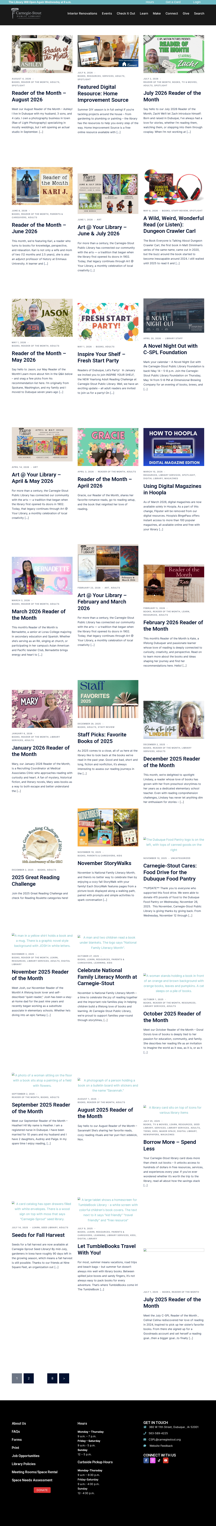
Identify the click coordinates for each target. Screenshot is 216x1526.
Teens (147, 1131)
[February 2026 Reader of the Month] (173, 583)
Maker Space (167, 1131)
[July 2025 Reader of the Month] (173, 1267)
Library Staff (174, 338)
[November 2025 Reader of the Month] (42, 940)
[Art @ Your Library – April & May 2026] (42, 444)
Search (199, 13)
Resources (94, 76)
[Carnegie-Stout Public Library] (26, 13)
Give (186, 13)
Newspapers (151, 1134)
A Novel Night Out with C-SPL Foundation (170, 349)
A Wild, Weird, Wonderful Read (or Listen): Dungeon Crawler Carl (173, 224)
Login (197, 2)
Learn (144, 13)
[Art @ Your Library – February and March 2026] (108, 563)
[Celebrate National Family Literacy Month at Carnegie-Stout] (108, 942)
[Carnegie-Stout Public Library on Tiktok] (159, 1460)
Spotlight (18, 85)
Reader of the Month (35, 82)
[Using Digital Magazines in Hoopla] (173, 447)
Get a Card (173, 2)
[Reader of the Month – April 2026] (108, 447)
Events (107, 13)
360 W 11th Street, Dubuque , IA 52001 (173, 1427)
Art (99, 219)
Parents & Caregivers (101, 855)
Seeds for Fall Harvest (38, 1235)
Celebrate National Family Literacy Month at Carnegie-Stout (107, 976)
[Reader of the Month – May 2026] (42, 317)
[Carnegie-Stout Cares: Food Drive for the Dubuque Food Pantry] (173, 844)
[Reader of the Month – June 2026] (42, 185)
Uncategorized (181, 858)
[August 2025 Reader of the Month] (108, 1085)
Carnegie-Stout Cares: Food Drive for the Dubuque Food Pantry (170, 872)
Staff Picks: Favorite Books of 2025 (102, 737)
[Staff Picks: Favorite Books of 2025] (108, 698)
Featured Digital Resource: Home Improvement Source (103, 93)
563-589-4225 (158, 1433)
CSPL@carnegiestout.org (165, 1439)
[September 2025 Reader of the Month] (42, 1080)
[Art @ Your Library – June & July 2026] (108, 193)
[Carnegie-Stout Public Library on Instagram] (152, 1460)
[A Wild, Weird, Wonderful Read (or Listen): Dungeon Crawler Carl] (173, 185)
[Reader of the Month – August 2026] (42, 54)
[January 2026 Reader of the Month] (42, 708)
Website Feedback (161, 1445)
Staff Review (179, 210)
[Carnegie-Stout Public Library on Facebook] (146, 1460)
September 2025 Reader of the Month (41, 1108)
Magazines (171, 478)
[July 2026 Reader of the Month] (173, 54)
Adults (54, 82)
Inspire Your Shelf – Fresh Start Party (101, 357)
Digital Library (153, 478)
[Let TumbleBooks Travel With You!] (108, 1210)
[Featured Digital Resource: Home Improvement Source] (108, 50)
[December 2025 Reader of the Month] (173, 719)
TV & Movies (189, 82)
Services (108, 76)
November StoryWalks (104, 863)
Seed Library (49, 1227)
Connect (172, 13)
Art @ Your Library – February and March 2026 (102, 601)
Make (157, 13)
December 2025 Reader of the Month (171, 761)
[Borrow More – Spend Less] (173, 1110)
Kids (119, 855)
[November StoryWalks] (108, 827)
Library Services (170, 475)
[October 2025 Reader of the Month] (173, 983)
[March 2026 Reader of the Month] (42, 575)
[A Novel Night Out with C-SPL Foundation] (173, 315)
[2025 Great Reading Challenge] (42, 845)
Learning (99, 962)
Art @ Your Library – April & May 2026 (36, 477)
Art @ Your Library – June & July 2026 (102, 230)
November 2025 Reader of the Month (40, 975)
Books (16, 82)
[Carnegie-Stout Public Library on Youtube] (165, 1460)
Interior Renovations (82, 13)
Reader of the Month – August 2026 (39, 96)
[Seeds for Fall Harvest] (42, 1211)
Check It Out (126, 13)
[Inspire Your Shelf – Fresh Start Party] (108, 321)
